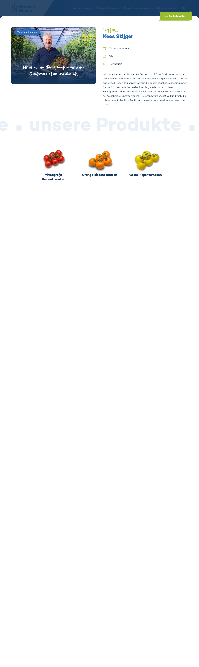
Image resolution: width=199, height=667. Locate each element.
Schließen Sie (177, 16)
